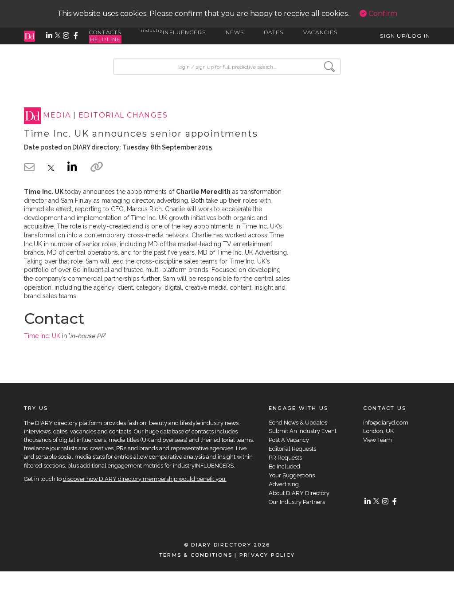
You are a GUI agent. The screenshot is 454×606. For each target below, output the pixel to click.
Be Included (284, 466)
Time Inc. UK (42, 335)
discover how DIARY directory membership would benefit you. (145, 479)
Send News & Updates (298, 422)
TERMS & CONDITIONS (195, 555)
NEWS (235, 32)
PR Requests (285, 457)
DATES (274, 32)
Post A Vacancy (289, 440)
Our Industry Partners (297, 502)
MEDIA (56, 115)
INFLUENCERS (173, 32)
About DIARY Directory (299, 493)
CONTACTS (105, 32)
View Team (377, 440)
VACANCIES (320, 32)
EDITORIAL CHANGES (123, 115)
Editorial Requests (292, 448)
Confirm (382, 13)
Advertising (284, 484)
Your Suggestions (292, 475)
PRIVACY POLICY (267, 555)
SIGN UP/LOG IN (405, 35)
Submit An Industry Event (303, 431)
